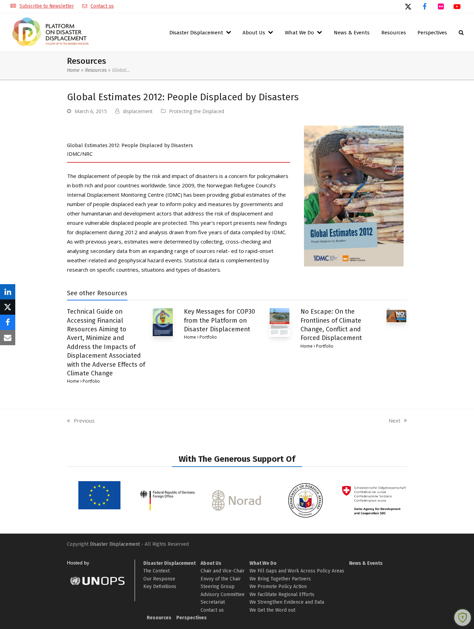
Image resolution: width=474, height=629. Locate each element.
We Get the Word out (272, 610)
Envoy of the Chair (221, 579)
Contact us (102, 6)
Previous (81, 421)
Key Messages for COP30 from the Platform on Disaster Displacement (219, 320)
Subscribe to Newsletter (46, 6)
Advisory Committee (223, 594)
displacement (138, 111)
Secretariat (213, 602)
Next (395, 421)
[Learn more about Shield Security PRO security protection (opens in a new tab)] (462, 617)
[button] (461, 32)
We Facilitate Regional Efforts (281, 594)
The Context (156, 571)
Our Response (159, 579)
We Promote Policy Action (278, 586)
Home (73, 70)
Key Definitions (159, 586)
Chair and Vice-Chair (223, 571)
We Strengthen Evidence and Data (286, 602)
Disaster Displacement (115, 544)
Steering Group (218, 586)
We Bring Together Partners (280, 579)
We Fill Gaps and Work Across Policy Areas (296, 571)
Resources (96, 70)
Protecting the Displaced (196, 111)
